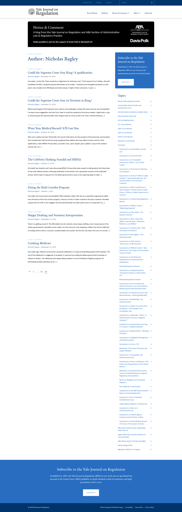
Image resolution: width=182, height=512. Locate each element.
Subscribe (148, 13)
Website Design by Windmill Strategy (111, 507)
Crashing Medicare (39, 243)
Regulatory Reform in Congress (129, 449)
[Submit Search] (151, 3)
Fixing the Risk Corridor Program (49, 187)
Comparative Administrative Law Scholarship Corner (130, 107)
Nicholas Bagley (33, 76)
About (136, 13)
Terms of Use (139, 507)
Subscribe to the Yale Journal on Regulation (91, 469)
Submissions (87, 2)
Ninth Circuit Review (125, 137)
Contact (109, 2)
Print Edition (92, 13)
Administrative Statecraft (127, 116)
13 (41, 271)
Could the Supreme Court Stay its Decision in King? (60, 100)
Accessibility (129, 507)
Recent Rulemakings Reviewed (129, 101)
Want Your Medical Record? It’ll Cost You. (53, 128)
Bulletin (105, 13)
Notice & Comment (119, 13)
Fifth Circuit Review (125, 129)
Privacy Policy (150, 507)
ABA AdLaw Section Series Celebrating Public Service (131, 429)
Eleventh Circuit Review (126, 141)
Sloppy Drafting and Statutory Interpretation (55, 215)
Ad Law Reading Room (126, 120)
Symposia (121, 145)
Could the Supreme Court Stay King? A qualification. (60, 73)
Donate (98, 2)
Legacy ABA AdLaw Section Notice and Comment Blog (131, 436)
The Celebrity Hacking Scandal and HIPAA (54, 159)
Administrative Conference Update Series (133, 112)
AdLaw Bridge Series (125, 445)
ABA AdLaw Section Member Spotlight (132, 441)
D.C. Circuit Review (124, 124)
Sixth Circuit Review (125, 133)
